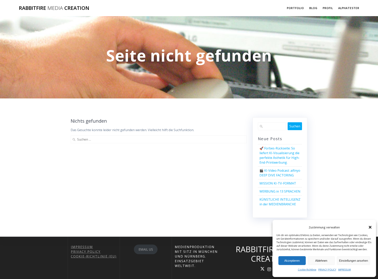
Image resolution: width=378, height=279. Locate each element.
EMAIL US (146, 249)
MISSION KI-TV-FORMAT (277, 183)
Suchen (294, 126)
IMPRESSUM (344, 269)
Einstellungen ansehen (353, 260)
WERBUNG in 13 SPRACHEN (279, 191)
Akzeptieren (292, 260)
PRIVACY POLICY (327, 269)
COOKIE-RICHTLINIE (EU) (94, 256)
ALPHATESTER (348, 8)
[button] (370, 227)
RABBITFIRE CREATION (54, 8)
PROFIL (328, 8)
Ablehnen (321, 260)
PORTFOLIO (295, 8)
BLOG (313, 8)
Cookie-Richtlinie (307, 269)
